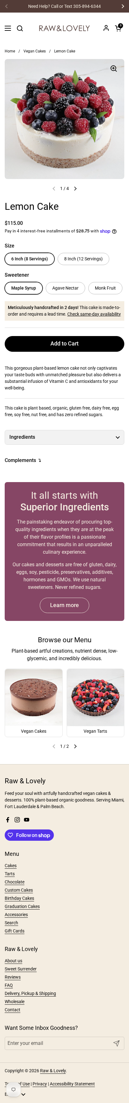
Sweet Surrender (21, 968)
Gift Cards (14, 930)
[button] (118, 28)
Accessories (16, 914)
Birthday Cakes (19, 898)
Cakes (11, 865)
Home (10, 51)
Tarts (10, 873)
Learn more (64, 605)
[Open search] (19, 28)
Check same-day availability (94, 314)
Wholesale (14, 1001)
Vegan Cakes (34, 51)
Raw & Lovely (53, 1070)
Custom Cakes (19, 890)
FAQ (9, 985)
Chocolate (14, 881)
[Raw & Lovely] (64, 28)
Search (11, 922)
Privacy (40, 1083)
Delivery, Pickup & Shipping (30, 993)
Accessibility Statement (72, 1083)
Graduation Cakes (22, 906)
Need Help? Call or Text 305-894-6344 (64, 6)
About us (13, 960)
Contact (12, 1009)
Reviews (13, 977)
